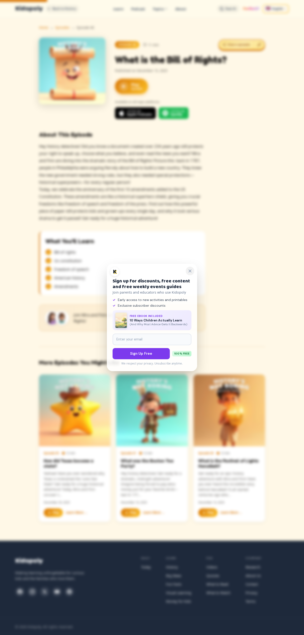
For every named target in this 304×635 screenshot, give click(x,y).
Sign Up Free (141, 353)
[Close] (190, 271)
